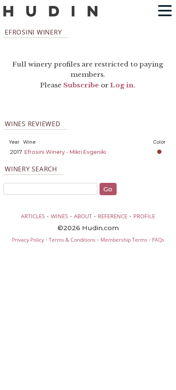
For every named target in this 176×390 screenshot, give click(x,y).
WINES (59, 216)
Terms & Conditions (72, 239)
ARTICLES (33, 216)
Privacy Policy (28, 239)
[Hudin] (50, 15)
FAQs (158, 239)
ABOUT (83, 216)
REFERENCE (112, 216)
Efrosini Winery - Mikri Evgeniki (65, 152)
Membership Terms (123, 239)
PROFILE (144, 216)
